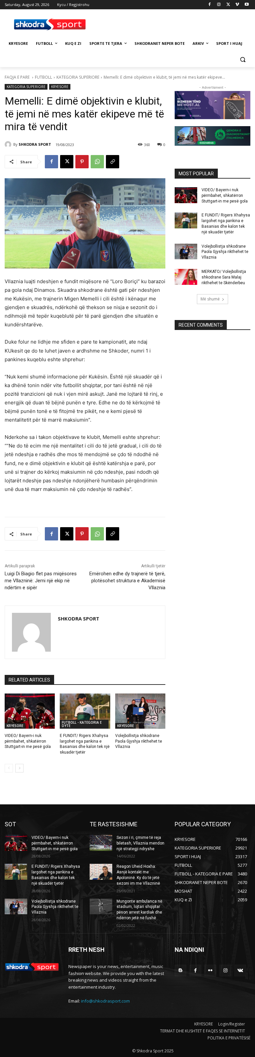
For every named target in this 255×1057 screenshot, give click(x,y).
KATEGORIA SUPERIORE (77, 77)
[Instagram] (219, 5)
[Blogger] (180, 970)
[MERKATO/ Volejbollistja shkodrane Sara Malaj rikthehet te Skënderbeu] (186, 277)
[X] (228, 5)
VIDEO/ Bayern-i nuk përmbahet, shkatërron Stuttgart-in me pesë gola (28, 741)
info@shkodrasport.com (105, 1001)
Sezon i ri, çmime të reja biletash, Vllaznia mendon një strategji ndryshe (140, 843)
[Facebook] (209, 5)
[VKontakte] (240, 970)
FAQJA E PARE (18, 77)
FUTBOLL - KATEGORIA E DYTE (82, 724)
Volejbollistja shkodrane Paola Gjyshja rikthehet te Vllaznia (138, 741)
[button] (242, 59)
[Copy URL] (112, 161)
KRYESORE (59, 86)
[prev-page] (9, 768)
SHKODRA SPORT (35, 144)
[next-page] (19, 768)
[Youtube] (246, 5)
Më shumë (210, 299)
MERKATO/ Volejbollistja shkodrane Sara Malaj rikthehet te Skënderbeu (224, 277)
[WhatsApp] (97, 161)
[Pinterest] (82, 161)
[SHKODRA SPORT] (9, 144)
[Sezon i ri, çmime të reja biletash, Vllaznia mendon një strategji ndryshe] (101, 843)
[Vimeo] (237, 5)
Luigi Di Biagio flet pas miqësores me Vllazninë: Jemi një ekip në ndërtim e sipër (41, 581)
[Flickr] (210, 970)
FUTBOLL (43, 77)
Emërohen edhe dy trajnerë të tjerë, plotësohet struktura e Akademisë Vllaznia (127, 581)
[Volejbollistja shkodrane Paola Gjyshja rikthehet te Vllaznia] (140, 711)
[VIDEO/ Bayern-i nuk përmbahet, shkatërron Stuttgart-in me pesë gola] (30, 711)
